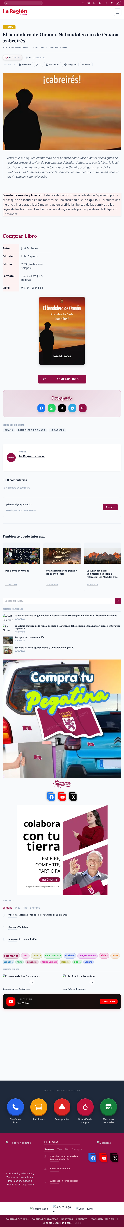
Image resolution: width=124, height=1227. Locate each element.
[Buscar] (23, 3)
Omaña (9, 430)
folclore (104, 955)
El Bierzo (70, 955)
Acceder (110, 507)
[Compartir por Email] (83, 408)
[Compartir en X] (62, 408)
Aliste (19, 961)
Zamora (36, 955)
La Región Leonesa (32, 456)
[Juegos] (112, 3)
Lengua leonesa (87, 955)
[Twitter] (73, 796)
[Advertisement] (62, 1037)
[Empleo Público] (94, 3)
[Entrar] (118, 3)
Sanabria (8, 961)
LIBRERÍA (9, 27)
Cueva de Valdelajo (18, 914)
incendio (65, 961)
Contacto (81, 1219)
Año (25, 907)
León (25, 955)
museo (115, 955)
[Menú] (117, 12)
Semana (7, 907)
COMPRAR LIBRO (64, 379)
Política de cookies (17, 1219)
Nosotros (67, 1219)
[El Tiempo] (83, 3)
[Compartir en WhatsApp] (52, 408)
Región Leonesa (49, 961)
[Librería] (88, 3)
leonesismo (31, 961)
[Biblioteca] (100, 3)
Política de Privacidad (45, 1219)
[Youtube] (62, 796)
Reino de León (53, 955)
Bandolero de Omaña (31, 430)
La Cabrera (57, 430)
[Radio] (106, 3)
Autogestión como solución (22, 927)
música (77, 961)
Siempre (35, 907)
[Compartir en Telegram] (72, 408)
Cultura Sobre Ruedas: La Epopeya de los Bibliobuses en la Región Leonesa (46, 939)
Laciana (88, 961)
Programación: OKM (102, 1219)
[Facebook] (51, 796)
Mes (17, 907)
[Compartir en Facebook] (41, 408)
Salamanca (11, 956)
